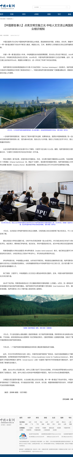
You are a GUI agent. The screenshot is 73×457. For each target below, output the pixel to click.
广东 (32, 424)
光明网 (21, 430)
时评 (29, 417)
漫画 (69, 14)
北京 (30, 422)
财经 (45, 417)
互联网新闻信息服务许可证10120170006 (51, 434)
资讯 (23, 14)
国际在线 (51, 428)
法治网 (55, 430)
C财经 (36, 14)
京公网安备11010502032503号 (36, 436)
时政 (11, 14)
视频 (49, 14)
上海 (70, 422)
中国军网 (28, 430)
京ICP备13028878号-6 (67, 436)
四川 (54, 424)
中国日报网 (2, 19)
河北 (41, 422)
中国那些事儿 (9, 19)
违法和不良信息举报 (34, 434)
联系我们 (9, 425)
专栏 (59, 14)
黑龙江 (64, 422)
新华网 (37, 428)
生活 (53, 417)
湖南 (26, 424)
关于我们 (3, 425)
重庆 (48, 424)
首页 (1, 14)
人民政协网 (47, 430)
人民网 (30, 428)
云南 (65, 424)
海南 (43, 424)
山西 (46, 422)
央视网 (59, 428)
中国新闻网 (37, 430)
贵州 (59, 424)
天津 (35, 422)
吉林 (57, 422)
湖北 (20, 424)
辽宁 (52, 422)
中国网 (44, 428)
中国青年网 (67, 428)
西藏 (70, 424)
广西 (37, 424)
